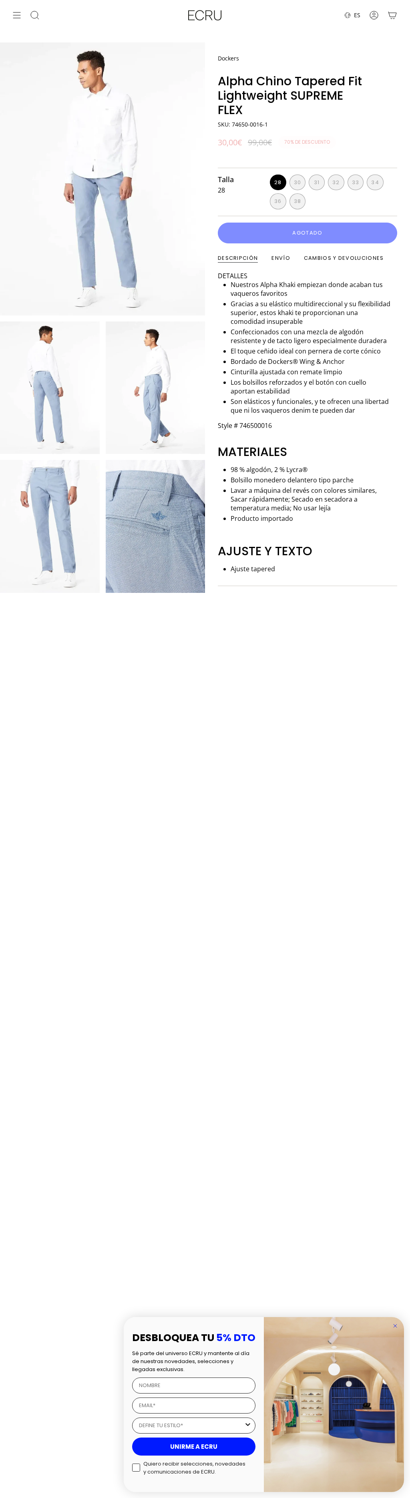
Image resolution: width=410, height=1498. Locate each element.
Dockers (228, 58)
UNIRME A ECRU (193, 1446)
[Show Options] (248, 1425)
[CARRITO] (392, 15)
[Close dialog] (395, 1326)
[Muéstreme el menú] (17, 15)
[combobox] (191, 1425)
